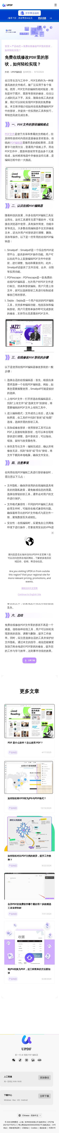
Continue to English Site (29, 594)
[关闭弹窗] (52, 533)
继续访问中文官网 (29, 588)
